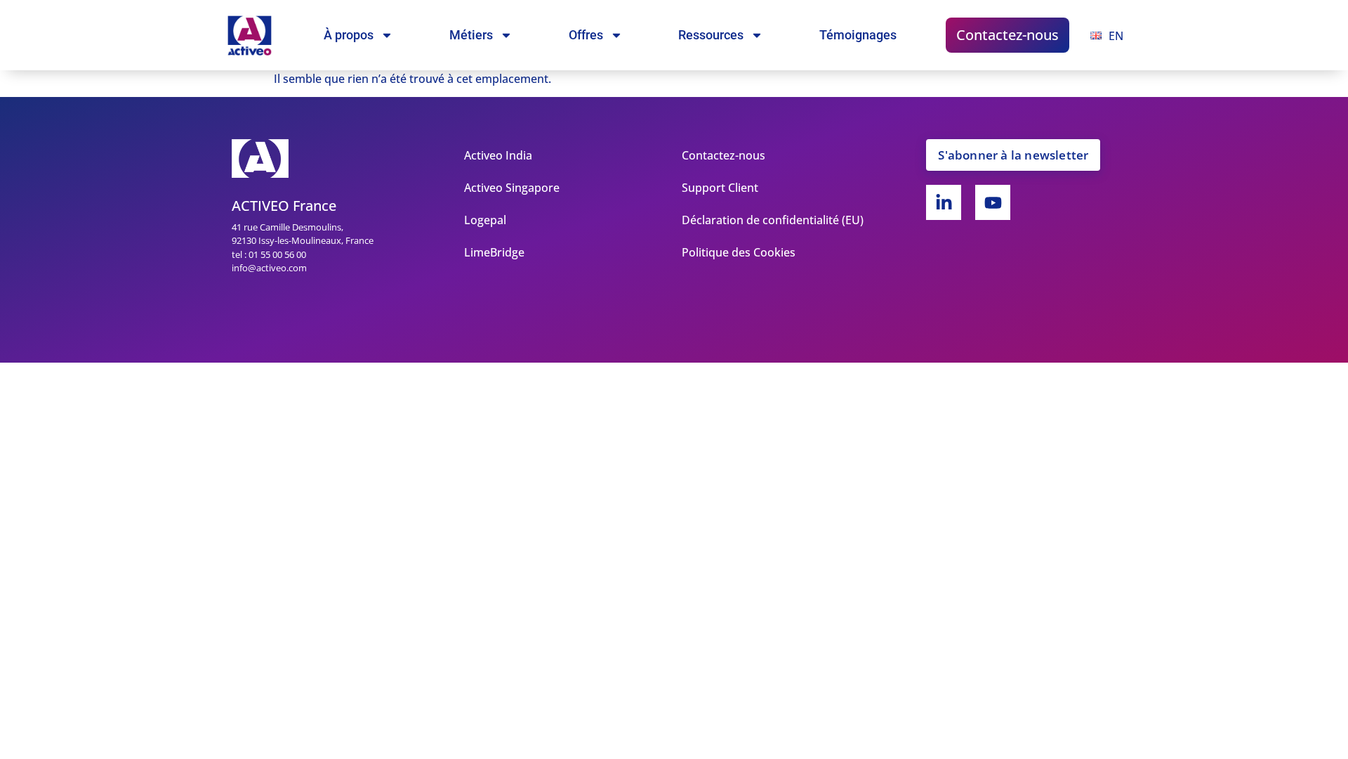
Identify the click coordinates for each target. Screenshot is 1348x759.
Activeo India (498, 155)
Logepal (485, 220)
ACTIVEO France (284, 205)
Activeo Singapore (512, 187)
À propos (349, 34)
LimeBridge (494, 252)
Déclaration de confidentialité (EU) (773, 220)
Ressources (711, 34)
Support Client (720, 187)
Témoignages (858, 34)
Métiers (471, 34)
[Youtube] (992, 202)
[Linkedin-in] (943, 202)
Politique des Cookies (738, 252)
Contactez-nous (1007, 34)
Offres (586, 34)
